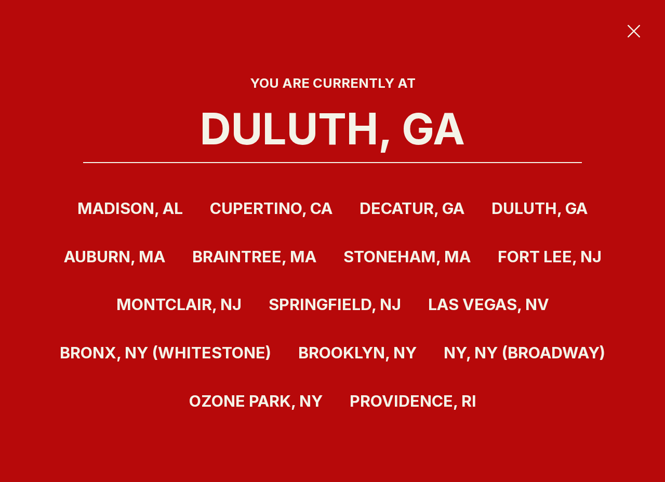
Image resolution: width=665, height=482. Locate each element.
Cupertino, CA (271, 208)
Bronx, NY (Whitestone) (165, 352)
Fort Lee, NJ (550, 256)
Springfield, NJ (335, 304)
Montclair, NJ (179, 304)
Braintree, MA (254, 256)
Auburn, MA (114, 256)
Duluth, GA (539, 208)
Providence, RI (413, 401)
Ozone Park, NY (256, 401)
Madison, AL (130, 208)
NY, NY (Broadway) (524, 352)
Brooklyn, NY (357, 352)
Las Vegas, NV (488, 304)
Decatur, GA (412, 208)
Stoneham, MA (407, 256)
